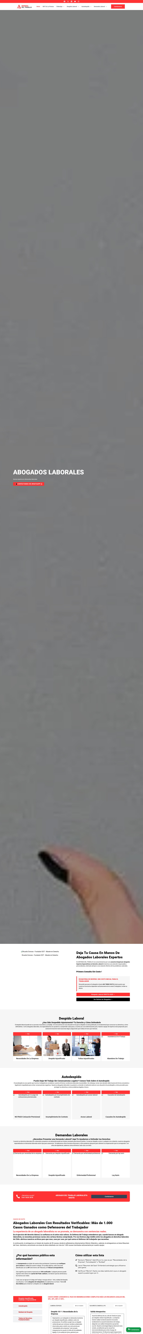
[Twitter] (68, 1)
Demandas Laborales (71, 1135)
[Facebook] (64, 1)
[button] (118, 6)
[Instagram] (78, 1)
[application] (63, 6)
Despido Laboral (71, 1018)
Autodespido (71, 1077)
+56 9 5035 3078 (27, 1197)
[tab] (27, 1299)
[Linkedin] (71, 1)
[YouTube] (75, 1)
